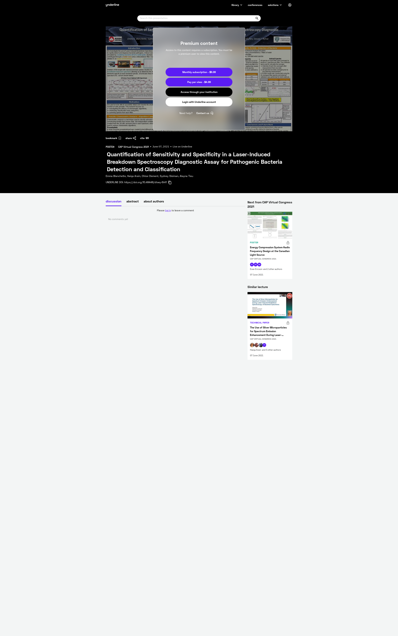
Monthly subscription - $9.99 (199, 72)
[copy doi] (171, 182)
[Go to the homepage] (112, 5)
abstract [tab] (132, 201)
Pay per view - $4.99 (199, 81)
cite (142, 138)
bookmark (111, 138)
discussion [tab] (113, 201)
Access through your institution (199, 91)
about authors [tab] (154, 201)
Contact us (202, 113)
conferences (255, 4)
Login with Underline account (199, 101)
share (128, 138)
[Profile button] (289, 4)
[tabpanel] (175, 215)
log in (168, 210)
